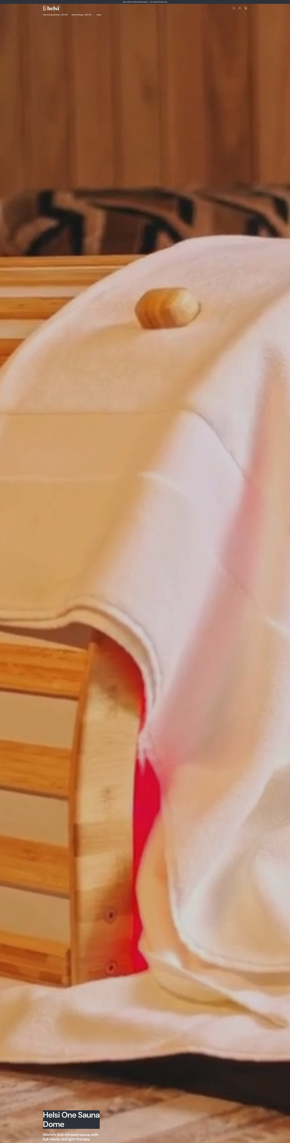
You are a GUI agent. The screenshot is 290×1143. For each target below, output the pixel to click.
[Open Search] (234, 8)
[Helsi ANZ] (51, 8)
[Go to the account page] (240, 8)
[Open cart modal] (246, 8)
